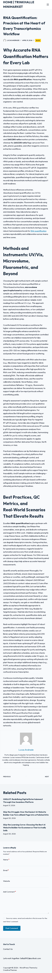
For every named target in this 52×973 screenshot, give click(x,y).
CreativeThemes (10, 970)
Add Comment (9, 892)
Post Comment (12, 928)
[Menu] (48, 4)
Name (6, 859)
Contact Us (8, 949)
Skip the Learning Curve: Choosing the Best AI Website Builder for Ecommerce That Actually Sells (24, 827)
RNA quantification (38, 231)
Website (6, 881)
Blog (38, 40)
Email (6, 870)
